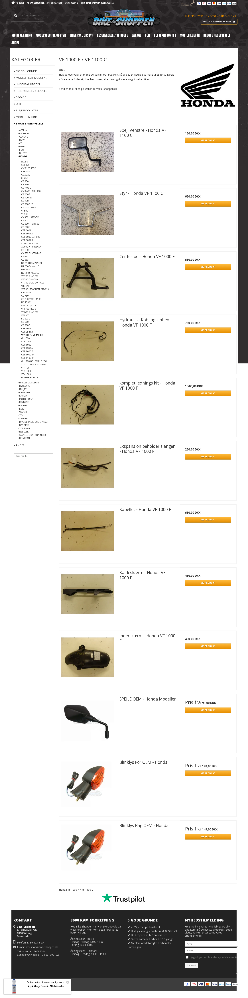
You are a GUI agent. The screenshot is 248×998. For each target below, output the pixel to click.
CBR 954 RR (27, 331)
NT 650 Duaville (30, 266)
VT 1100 (25, 367)
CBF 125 (25, 164)
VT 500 (24, 214)
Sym (21, 415)
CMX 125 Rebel (29, 168)
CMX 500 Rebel (29, 207)
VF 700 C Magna (29, 279)
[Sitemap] (237, 973)
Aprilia (23, 130)
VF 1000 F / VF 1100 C (32, 335)
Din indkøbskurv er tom (217, 21)
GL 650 (24, 259)
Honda (23, 156)
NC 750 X (26, 302)
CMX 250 (25, 174)
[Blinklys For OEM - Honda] (87, 785)
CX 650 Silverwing (31, 253)
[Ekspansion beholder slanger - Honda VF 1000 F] (87, 469)
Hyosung (24, 385)
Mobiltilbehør (26, 117)
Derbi (22, 146)
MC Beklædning (26, 71)
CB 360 (25, 184)
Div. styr (24, 425)
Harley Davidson (29, 382)
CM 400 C (26, 187)
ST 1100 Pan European (33, 364)
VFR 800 (25, 315)
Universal (24, 438)
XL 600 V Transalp (31, 246)
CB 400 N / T (27, 197)
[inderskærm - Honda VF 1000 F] (87, 659)
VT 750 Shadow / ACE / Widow (33, 284)
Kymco (23, 395)
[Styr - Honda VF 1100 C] (87, 216)
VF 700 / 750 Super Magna (35, 289)
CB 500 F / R (27, 204)
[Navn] (211, 943)
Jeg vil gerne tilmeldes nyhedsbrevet (213, 957)
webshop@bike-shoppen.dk (42, 947)
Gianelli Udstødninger (32, 434)
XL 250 (24, 178)
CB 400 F (25, 194)
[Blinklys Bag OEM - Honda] (87, 848)
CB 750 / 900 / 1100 (31, 299)
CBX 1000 (26, 344)
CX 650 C (25, 256)
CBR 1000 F (27, 351)
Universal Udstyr (27, 84)
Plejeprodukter (26, 110)
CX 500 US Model (30, 217)
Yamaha (23, 418)
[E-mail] (211, 950)
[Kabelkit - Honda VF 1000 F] (87, 532)
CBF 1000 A (27, 348)
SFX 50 (24, 161)
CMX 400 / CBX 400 (30, 191)
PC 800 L (25, 318)
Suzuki (23, 412)
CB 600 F (25, 227)
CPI (21, 143)
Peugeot (24, 133)
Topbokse (24, 428)
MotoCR (24, 402)
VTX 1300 (26, 371)
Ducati (23, 153)
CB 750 (25, 295)
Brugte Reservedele (29, 123)
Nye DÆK (24, 431)
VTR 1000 (26, 341)
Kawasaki (24, 392)
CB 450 (25, 200)
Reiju (21, 408)
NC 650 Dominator (31, 263)
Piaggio (23, 405)
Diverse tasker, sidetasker (33, 421)
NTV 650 (25, 269)
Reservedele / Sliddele (31, 90)
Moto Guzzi (26, 399)
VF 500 (24, 210)
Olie (18, 104)
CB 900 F (25, 325)
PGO (21, 149)
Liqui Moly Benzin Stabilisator (46, 986)
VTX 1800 (26, 374)
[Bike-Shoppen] (124, 18)
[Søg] (27, 16)
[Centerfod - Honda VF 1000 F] (87, 279)
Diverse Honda (29, 377)
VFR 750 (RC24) (28, 305)
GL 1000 (25, 338)
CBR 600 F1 (27, 230)
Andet (20, 445)
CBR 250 (25, 171)
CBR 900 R (26, 328)
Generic (23, 136)
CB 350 (25, 181)
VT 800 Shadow (29, 312)
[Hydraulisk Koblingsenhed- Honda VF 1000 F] (87, 343)
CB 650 (25, 249)
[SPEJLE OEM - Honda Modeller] (87, 722)
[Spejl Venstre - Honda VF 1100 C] (87, 153)
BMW (22, 140)
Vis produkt (208, 140)
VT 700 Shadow (29, 276)
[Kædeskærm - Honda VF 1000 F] (87, 596)
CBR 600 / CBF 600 (30, 236)
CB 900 (25, 321)
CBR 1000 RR (27, 354)
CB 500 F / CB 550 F (31, 223)
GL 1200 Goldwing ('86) (34, 361)
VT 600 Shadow (29, 243)
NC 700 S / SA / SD (30, 272)
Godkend (191, 965)
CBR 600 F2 (27, 233)
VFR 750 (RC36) (28, 308)
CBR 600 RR (27, 240)
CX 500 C (25, 220)
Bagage (20, 97)
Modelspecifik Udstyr (30, 77)
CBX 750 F (26, 292)
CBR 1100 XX (27, 357)
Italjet (23, 389)
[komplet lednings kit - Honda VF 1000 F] (87, 406)
